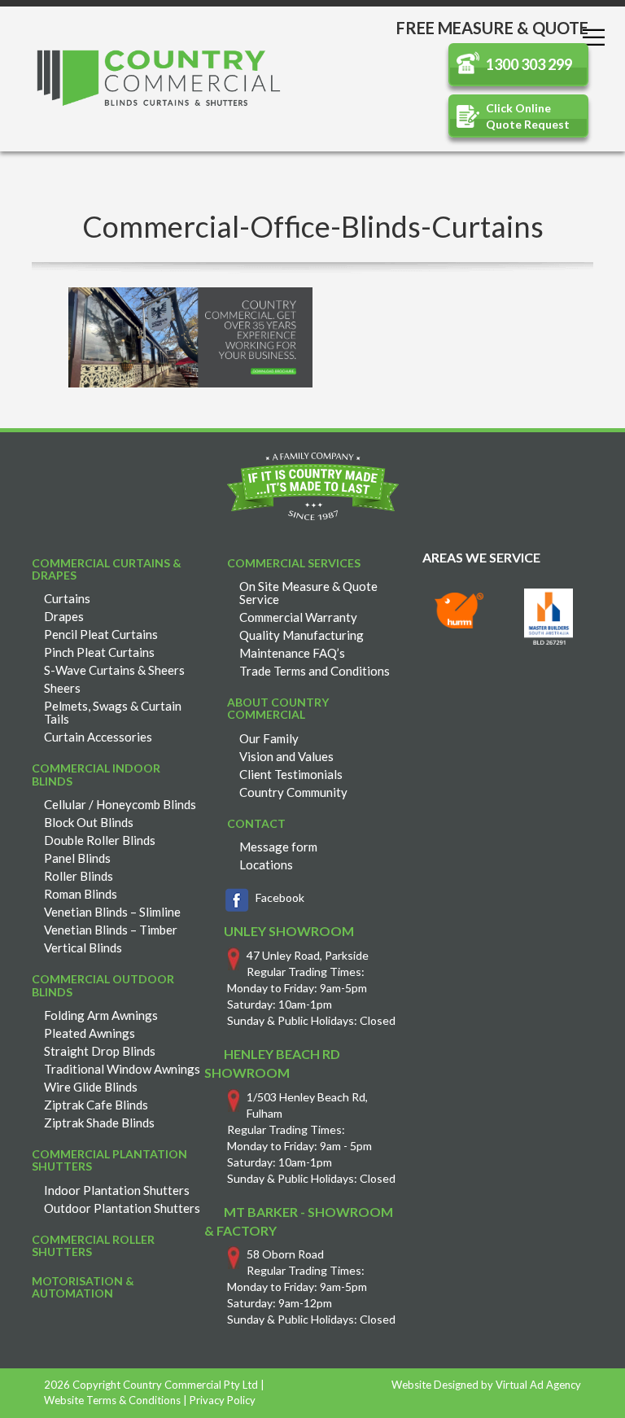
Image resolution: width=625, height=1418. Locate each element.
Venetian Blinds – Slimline (112, 911)
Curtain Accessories (98, 736)
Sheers (62, 688)
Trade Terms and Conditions (314, 670)
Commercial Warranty (298, 617)
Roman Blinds (80, 893)
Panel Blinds (77, 858)
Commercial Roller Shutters (93, 1245)
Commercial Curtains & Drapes (106, 569)
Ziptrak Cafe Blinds (96, 1104)
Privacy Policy (223, 1400)
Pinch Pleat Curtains (99, 652)
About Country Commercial (278, 708)
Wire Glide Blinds (91, 1086)
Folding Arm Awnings (101, 1015)
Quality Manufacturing (301, 635)
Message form (278, 846)
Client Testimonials (291, 774)
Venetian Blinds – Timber (110, 929)
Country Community (293, 792)
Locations (266, 864)
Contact (256, 823)
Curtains (67, 598)
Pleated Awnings (89, 1033)
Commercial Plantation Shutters (109, 1160)
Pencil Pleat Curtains (101, 634)
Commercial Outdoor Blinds (103, 985)
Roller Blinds (78, 876)
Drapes (64, 616)
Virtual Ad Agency (538, 1384)
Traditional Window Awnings (122, 1068)
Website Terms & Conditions (112, 1400)
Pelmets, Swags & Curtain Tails (112, 712)
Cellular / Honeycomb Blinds (120, 804)
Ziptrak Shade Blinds (99, 1122)
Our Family (269, 738)
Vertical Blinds (83, 947)
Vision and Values (286, 756)
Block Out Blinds (88, 822)
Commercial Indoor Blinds (96, 774)
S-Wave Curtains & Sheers (114, 670)
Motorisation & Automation (83, 1287)
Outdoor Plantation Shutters (122, 1208)
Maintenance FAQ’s (292, 653)
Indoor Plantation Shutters (117, 1190)
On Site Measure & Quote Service (308, 592)
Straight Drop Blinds (99, 1051)
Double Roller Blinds (99, 840)
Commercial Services (294, 563)
